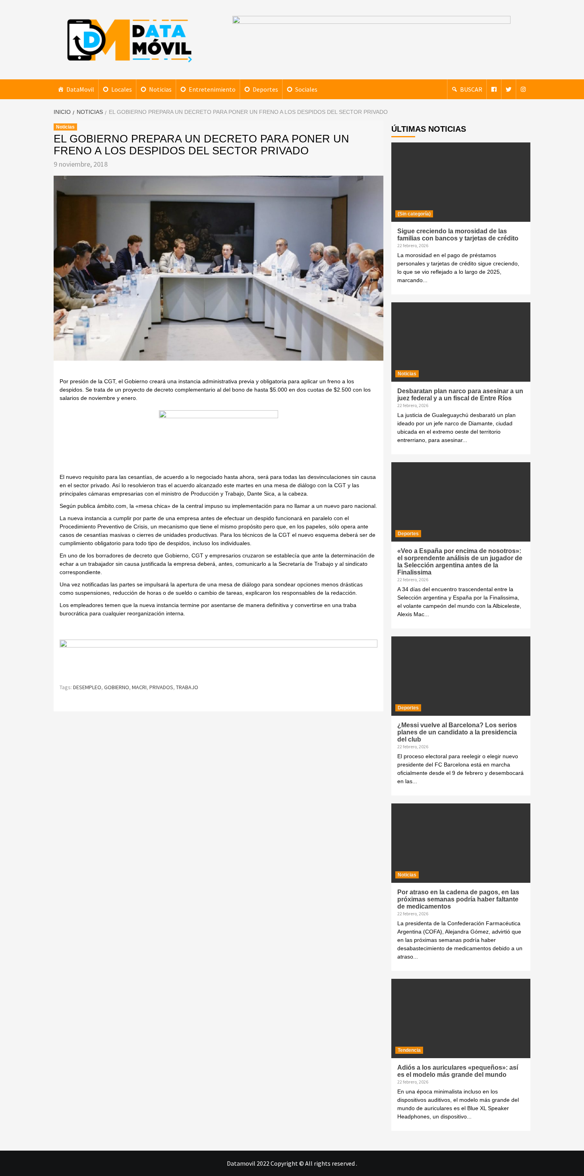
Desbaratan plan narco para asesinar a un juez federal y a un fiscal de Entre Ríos (460, 395)
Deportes (265, 89)
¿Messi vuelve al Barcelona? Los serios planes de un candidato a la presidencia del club (457, 732)
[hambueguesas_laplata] (218, 441)
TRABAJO (187, 687)
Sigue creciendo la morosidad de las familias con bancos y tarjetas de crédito (457, 235)
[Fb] (494, 89)
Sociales (306, 89)
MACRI (139, 687)
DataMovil (80, 89)
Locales (121, 89)
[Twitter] (508, 89)
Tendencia (409, 1050)
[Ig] (523, 89)
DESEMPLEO (87, 687)
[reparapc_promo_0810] (218, 657)
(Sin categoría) (414, 214)
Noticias (160, 89)
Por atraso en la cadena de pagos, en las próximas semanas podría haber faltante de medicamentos (458, 899)
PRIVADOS (161, 687)
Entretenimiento (212, 89)
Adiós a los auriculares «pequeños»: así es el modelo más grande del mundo (457, 1071)
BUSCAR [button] (471, 89)
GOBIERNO (116, 687)
